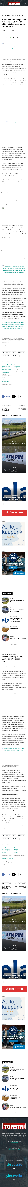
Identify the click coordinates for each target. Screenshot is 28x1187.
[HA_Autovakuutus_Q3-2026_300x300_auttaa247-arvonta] (13, 575)
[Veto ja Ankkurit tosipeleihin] (5, 637)
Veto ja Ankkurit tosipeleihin (18, 638)
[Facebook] (3, 37)
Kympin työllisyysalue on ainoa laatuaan (14, 470)
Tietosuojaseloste (14, 1142)
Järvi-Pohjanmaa (6, 15)
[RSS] (18, 1154)
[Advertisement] (14, 106)
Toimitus (6, 30)
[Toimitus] (3, 31)
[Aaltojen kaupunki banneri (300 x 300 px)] (13, 545)
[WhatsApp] (10, 37)
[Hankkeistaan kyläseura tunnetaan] (14, 432)
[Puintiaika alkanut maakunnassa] (5, 628)
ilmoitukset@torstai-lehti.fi (14, 1149)
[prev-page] (3, 504)
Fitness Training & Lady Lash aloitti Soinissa (21, 408)
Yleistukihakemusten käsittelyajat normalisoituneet (14, 498)
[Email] (17, 37)
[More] (20, 396)
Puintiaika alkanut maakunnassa (15, 629)
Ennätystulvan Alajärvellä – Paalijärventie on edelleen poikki (6, 408)
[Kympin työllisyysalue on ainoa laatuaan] (14, 459)
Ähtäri (14, 467)
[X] (6, 37)
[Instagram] (13, 1154)
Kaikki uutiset (15, 15)
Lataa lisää (13, 644)
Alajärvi (12, 636)
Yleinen (21, 15)
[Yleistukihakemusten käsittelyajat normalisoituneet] (14, 487)
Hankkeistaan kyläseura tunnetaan (14, 444)
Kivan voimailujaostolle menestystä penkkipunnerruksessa (19, 366)
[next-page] (5, 504)
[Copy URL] (13, 37)
